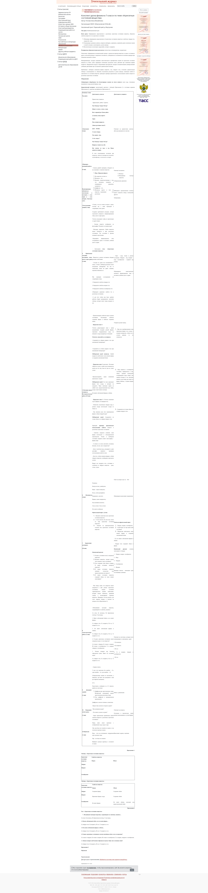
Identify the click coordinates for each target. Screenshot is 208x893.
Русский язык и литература (67, 42)
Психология (62, 40)
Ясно (132, 870)
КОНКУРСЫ (94, 6)
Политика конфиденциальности (114, 878)
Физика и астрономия (65, 46)
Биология (61, 16)
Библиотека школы (64, 14)
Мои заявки (143, 10)
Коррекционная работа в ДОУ (68, 59)
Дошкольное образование (66, 57)
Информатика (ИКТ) (64, 22)
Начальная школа (64, 36)
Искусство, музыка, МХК (66, 24)
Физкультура (62, 48)
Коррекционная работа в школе (66, 31)
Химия (60, 49)
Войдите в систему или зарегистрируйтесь (113, 859)
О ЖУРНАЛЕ (62, 6)
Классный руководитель (66, 28)
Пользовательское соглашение (94, 878)
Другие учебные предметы (66, 51)
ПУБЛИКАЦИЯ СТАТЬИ (74, 6)
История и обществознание (67, 26)
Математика (62, 34)
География (61, 18)
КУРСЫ (124, 874)
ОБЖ (59, 38)
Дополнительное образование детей (68, 66)
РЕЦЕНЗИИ (85, 6)
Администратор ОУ (64, 12)
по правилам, (91, 868)
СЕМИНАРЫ (102, 6)
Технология (62, 44)
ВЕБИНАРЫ (111, 6)
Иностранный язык (64, 20)
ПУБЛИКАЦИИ (85, 874)
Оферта (104, 880)
